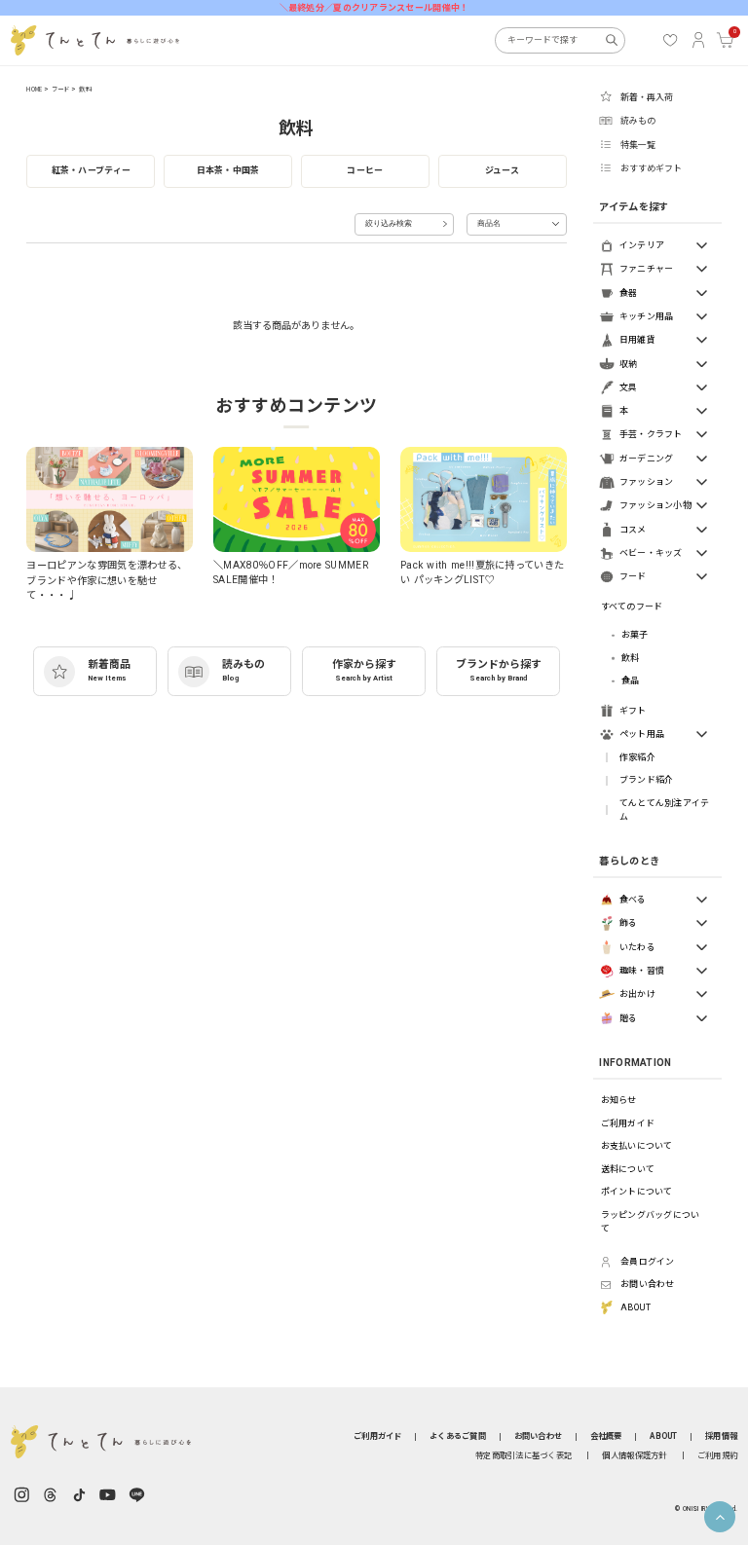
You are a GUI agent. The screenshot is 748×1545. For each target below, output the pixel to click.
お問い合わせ (538, 1436)
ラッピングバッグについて (650, 1222)
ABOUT (663, 1436)
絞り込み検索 (388, 223)
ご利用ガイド (628, 1123)
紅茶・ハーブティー (91, 170)
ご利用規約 (717, 1455)
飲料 (85, 89)
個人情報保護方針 (634, 1455)
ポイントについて (637, 1191)
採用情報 (721, 1436)
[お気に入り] (670, 40)
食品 (630, 680)
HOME (34, 89)
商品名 (489, 223)
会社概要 (606, 1436)
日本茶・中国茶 (228, 170)
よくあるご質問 (458, 1436)
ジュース (502, 170)
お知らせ (619, 1100)
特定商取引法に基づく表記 (523, 1455)
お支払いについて (637, 1146)
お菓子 (635, 635)
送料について (628, 1169)
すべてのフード (632, 606)
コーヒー (365, 170)
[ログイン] (698, 40)
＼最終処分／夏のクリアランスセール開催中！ (374, 8)
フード (61, 89)
